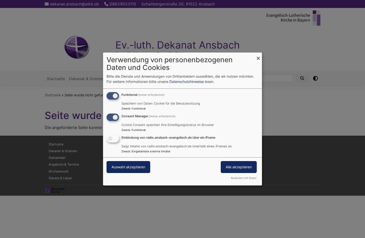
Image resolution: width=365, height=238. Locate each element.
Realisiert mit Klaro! (243, 178)
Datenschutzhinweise (186, 81)
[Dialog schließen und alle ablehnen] (258, 56)
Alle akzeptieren (239, 167)
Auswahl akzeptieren (128, 167)
